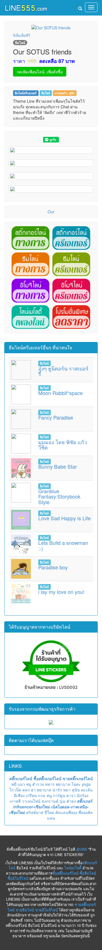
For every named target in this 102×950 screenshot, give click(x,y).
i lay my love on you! (61, 591)
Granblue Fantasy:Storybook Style (59, 496)
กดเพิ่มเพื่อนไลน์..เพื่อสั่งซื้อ (40, 71)
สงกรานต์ (50, 801)
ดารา (71, 795)
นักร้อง (82, 795)
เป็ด (18, 790)
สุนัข (76, 790)
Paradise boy (53, 567)
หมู (28, 784)
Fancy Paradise (55, 417)
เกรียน (31, 795)
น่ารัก (57, 790)
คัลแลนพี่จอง (66, 812)
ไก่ (11, 790)
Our (51, 211)
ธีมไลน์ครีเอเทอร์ (26, 93)
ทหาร (50, 784)
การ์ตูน (59, 795)
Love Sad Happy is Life (64, 518)
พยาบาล (63, 784)
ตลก (26, 790)
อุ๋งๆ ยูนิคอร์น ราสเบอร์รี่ (63, 371)
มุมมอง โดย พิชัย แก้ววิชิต (62, 444)
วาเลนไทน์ (31, 801)
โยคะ (76, 784)
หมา (67, 790)
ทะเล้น (87, 790)
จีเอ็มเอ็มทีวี (21, 35)
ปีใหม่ (49, 812)
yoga (86, 784)
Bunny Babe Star (57, 466)
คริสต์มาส (34, 812)
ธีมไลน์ (45, 93)
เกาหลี (15, 801)
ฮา (33, 790)
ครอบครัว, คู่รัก (65, 93)
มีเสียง (19, 795)
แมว (21, 784)
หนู (49, 795)
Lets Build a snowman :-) (63, 545)
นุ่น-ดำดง (68, 801)
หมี (13, 784)
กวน (41, 795)
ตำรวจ (38, 784)
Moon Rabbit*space (60, 392)
